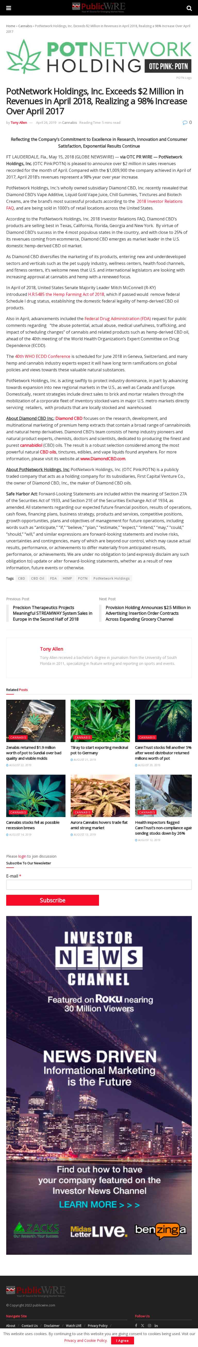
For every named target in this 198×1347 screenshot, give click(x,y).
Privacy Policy (98, 1325)
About (10, 1325)
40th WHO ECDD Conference (42, 356)
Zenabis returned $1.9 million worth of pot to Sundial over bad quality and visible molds (33, 753)
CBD (21, 578)
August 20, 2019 (148, 765)
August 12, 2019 (148, 840)
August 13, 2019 (84, 834)
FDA (53, 578)
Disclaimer (52, 1325)
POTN (83, 578)
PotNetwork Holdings (112, 578)
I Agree (122, 1340)
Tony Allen (19, 122)
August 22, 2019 (20, 765)
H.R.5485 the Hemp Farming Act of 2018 (66, 294)
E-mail (13, 876)
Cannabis (25, 26)
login (22, 856)
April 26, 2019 (46, 122)
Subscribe (52, 900)
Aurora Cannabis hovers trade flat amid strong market (99, 825)
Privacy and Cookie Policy (85, 1340)
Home (10, 26)
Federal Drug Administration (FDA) (118, 318)
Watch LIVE (73, 1325)
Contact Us (30, 1325)
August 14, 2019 (20, 834)
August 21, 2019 (84, 759)
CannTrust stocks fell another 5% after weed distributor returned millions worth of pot (163, 753)
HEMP (67, 578)
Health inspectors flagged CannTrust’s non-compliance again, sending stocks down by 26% (164, 828)
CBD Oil (37, 578)
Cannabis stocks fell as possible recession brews (32, 825)
